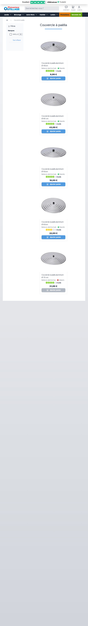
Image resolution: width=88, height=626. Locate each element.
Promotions (64, 15)
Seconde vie (76, 15)
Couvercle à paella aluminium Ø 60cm (53, 223)
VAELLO (15, 34)
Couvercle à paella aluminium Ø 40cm (53, 64)
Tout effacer (17, 40)
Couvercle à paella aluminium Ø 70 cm (53, 276)
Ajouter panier (55, 78)
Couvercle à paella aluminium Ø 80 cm (53, 117)
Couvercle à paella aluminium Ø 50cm (53, 170)
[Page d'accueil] (7, 20)
